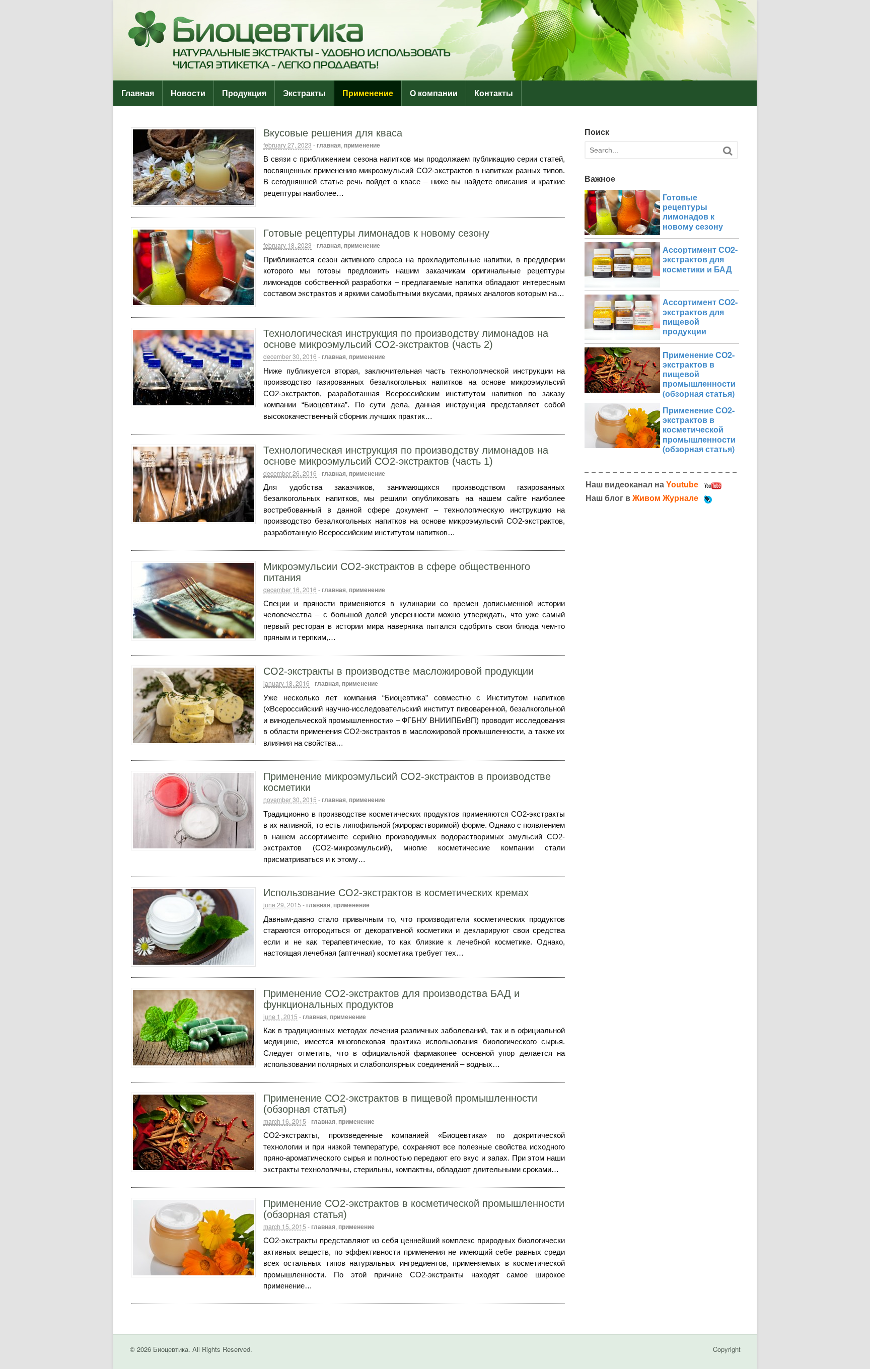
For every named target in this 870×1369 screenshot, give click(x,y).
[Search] (727, 150)
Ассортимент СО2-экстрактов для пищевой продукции (700, 316)
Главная (137, 93)
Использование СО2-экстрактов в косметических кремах (396, 892)
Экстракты (304, 93)
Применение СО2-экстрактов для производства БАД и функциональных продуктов (391, 999)
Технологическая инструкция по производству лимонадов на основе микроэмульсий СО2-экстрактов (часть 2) (405, 339)
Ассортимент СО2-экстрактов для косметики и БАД (700, 259)
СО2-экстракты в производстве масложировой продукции (398, 671)
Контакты (493, 93)
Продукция (244, 93)
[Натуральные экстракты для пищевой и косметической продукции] (435, 75)
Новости (188, 93)
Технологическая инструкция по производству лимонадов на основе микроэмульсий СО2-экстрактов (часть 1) (405, 456)
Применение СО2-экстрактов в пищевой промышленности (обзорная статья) (699, 374)
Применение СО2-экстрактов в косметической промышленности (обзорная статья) (699, 429)
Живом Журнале (665, 498)
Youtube (682, 484)
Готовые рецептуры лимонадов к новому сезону (376, 233)
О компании (434, 93)
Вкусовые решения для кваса (332, 132)
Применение (367, 93)
